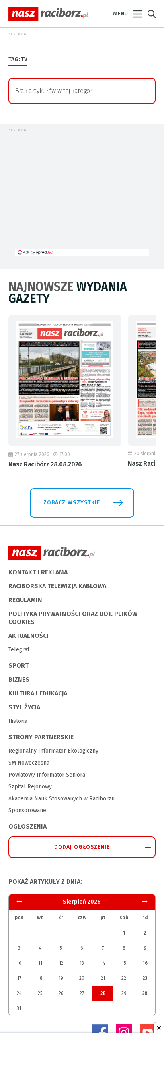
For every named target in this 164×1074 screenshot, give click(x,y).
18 (40, 978)
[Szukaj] (152, 14)
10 (19, 963)
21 (103, 978)
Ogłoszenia (27, 826)
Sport (18, 665)
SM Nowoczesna (28, 762)
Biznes (18, 679)
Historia (17, 721)
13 (82, 963)
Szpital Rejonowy (30, 786)
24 (19, 993)
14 (103, 963)
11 (40, 963)
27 (82, 993)
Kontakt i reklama (38, 572)
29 (124, 993)
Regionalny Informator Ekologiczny (53, 751)
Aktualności (28, 635)
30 (145, 993)
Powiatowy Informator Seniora (46, 774)
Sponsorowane (27, 810)
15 (124, 963)
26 (61, 993)
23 (145, 978)
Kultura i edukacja (37, 693)
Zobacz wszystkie (71, 502)
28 (103, 993)
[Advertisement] (82, 193)
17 (19, 978)
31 (19, 1008)
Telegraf (18, 649)
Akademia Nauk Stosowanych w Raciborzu (61, 798)
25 (40, 993)
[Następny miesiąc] (19, 901)
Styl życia (24, 707)
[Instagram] (124, 1032)
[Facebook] (100, 1032)
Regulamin (25, 600)
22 (123, 978)
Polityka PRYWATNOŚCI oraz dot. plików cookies (72, 618)
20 (81, 978)
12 (61, 963)
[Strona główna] (48, 14)
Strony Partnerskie (41, 737)
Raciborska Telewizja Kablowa (57, 586)
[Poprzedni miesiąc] (145, 901)
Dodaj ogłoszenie (82, 847)
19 (61, 978)
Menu (120, 13)
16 (145, 963)
